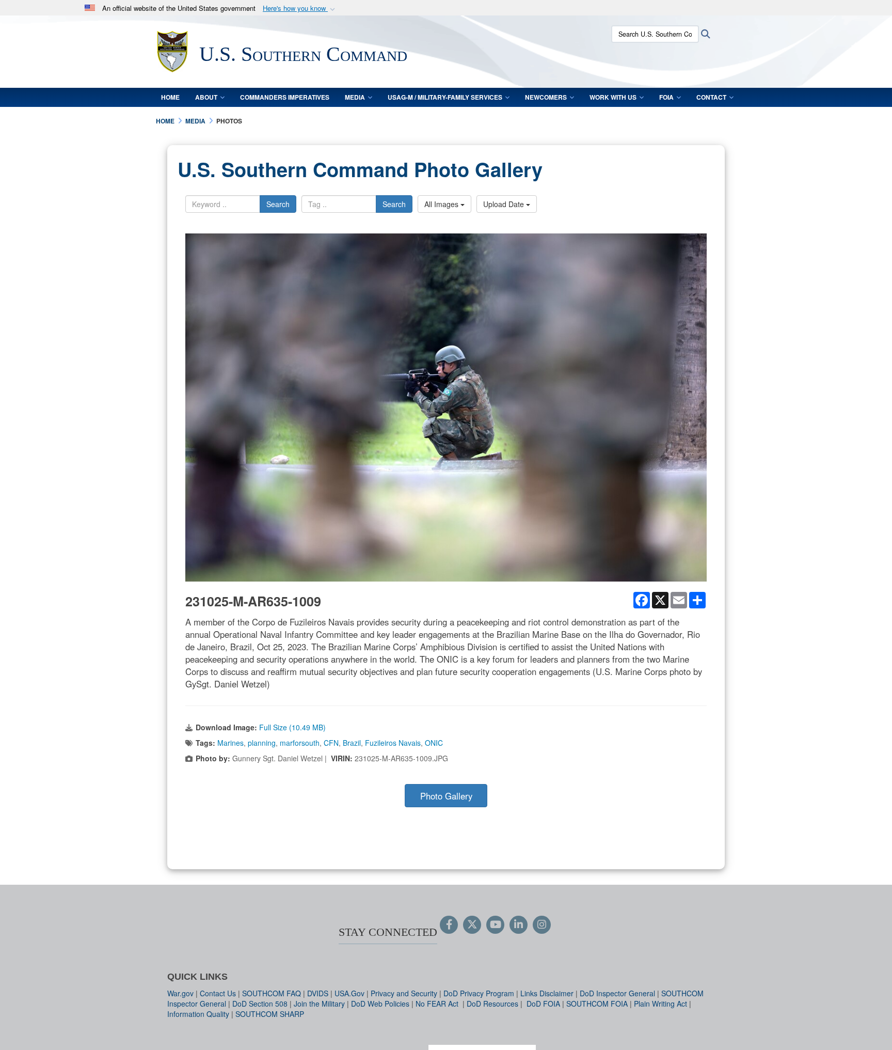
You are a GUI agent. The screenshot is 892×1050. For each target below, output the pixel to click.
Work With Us (613, 97)
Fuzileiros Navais (393, 743)
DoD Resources (492, 1003)
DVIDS (317, 993)
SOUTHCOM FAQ (271, 993)
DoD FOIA (543, 1003)
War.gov (180, 993)
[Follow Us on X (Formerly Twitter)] (472, 925)
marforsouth (300, 743)
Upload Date (504, 204)
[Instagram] (542, 925)
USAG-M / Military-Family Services (445, 97)
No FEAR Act (438, 1003)
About (206, 97)
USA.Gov (349, 993)
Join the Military (319, 1003)
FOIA (666, 97)
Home (170, 97)
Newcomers (546, 97)
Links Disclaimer (547, 993)
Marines (230, 743)
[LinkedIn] (518, 925)
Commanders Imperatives (284, 97)
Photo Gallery (446, 796)
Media (355, 97)
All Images (442, 204)
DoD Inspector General (617, 993)
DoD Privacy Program (478, 993)
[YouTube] (495, 925)
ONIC (434, 743)
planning (262, 743)
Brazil (352, 743)
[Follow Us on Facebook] (449, 925)
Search (278, 204)
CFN (331, 743)
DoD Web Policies (380, 1003)
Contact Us (218, 993)
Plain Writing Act (660, 1003)
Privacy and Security (404, 993)
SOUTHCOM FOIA (597, 1003)
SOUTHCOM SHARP (269, 1014)
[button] (300, 8)
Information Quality (198, 1014)
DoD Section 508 (260, 1003)
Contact (711, 97)
